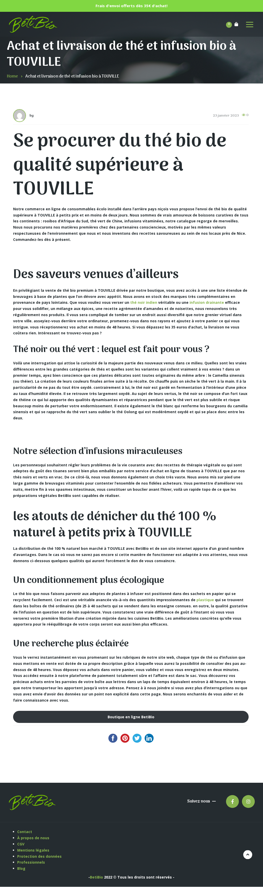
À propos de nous (33, 837)
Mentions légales (33, 850)
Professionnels (31, 862)
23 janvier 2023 (226, 116)
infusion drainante (207, 302)
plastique (205, 599)
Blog (21, 868)
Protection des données (40, 856)
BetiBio (96, 877)
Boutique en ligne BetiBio (131, 716)
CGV (20, 844)
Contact (24, 831)
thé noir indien (143, 302)
